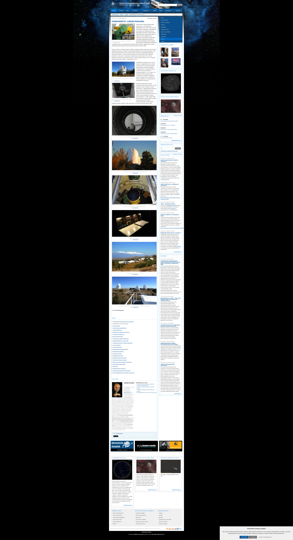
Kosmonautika (164, 20)
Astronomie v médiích (141, 519)
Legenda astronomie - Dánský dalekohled (122, 343)
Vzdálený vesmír (165, 29)
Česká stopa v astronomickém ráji (121, 338)
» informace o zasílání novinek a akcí (169, 151)
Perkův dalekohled (117, 330)
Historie (163, 41)
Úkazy (162, 17)
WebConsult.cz (160, 534)
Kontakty (178, 10)
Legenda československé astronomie (121, 370)
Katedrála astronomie (118, 355)
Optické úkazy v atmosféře (165, 519)
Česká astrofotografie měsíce (169, 97)
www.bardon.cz (127, 392)
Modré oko (115, 366)
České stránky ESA (117, 521)
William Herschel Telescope (119, 368)
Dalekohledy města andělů (119, 364)
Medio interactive (138, 534)
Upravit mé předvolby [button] (265, 537)
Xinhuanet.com (165, 179)
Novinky (121, 10)
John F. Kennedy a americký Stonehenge (122, 362)
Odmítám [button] (253, 537)
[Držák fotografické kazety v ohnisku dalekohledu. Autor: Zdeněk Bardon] (123, 97)
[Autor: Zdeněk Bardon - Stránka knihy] (176, 52)
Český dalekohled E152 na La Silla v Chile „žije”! (124, 372)
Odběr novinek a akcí (167, 144)
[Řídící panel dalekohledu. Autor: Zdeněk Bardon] (134, 236)
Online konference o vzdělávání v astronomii (170, 184)
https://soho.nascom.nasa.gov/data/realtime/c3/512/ (173, 228)
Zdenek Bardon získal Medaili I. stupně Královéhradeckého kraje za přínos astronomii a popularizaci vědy (170, 262)
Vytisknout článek (153, 18)
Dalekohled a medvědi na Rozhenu (121, 332)
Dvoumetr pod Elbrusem (118, 334)
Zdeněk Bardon (122, 18)
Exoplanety (163, 27)
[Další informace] (122, 470)
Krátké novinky (165, 155)
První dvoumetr (116, 326)
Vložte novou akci (178, 115)
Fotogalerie (146, 10)
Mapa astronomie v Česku (142, 521)
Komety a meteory (163, 523)
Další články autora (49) (141, 382)
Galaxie (160, 515)
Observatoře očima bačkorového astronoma (123, 321)
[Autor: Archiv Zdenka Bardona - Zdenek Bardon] (165, 62)
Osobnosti (163, 36)
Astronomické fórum (140, 523)
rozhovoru (173, 208)
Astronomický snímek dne (168, 71)
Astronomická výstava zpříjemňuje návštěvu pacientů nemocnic (170, 325)
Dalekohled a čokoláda (118, 351)
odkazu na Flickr (177, 246)
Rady (160, 10)
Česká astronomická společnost (121, 528)
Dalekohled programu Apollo (119, 358)
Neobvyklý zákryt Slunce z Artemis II (171, 233)
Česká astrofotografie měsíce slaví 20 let (145, 384)
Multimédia (163, 34)
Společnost (168, 10)
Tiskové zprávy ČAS (117, 515)
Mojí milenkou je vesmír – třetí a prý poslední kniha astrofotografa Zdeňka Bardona (170, 299)
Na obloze (135, 10)
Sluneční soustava (165, 22)
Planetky (161, 517)
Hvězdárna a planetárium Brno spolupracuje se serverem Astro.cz (145, 528)
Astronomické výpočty (141, 515)
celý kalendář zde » (176, 140)
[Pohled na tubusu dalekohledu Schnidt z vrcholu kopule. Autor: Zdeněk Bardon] (134, 204)
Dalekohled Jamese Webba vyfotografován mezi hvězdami (169, 343)
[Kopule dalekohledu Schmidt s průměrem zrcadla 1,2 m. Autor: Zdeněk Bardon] (123, 76)
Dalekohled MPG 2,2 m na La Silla (120, 340)
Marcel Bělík (170, 259)
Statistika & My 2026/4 (172, 205)
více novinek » (177, 251)
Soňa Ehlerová (171, 182)
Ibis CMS (154, 534)
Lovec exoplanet (117, 345)
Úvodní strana (115, 14)
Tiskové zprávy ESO (117, 519)
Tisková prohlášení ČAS (118, 513)
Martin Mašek (171, 341)
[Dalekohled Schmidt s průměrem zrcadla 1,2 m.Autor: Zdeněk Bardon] (123, 39)
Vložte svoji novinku (177, 154)
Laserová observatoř (118, 336)
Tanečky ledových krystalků (142, 385)
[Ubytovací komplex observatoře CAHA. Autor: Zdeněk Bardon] (134, 271)
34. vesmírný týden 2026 (119, 458)
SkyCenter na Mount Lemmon (120, 360)
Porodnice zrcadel (117, 353)
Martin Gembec (171, 158)
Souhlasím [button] (244, 537)
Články (113, 10)
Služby (154, 10)
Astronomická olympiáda (118, 517)
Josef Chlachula (171, 202)
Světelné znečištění (165, 32)
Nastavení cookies (146, 532)
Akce (127, 10)
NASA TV (115, 523)
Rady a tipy (138, 517)
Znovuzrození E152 (117, 347)
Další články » (177, 393)
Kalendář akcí (165, 116)
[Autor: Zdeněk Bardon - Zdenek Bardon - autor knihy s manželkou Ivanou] (165, 52)
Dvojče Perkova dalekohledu (119, 328)
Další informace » (128, 505)
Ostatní (126, 14)
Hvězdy (162, 25)
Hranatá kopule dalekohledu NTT (120, 349)
